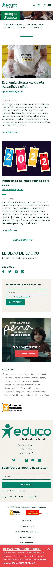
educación (18, 374)
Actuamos (8, 28)
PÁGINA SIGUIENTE (22, 240)
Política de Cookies (26, 537)
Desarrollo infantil (12, 388)
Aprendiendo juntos (13, 25)
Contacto (26, 449)
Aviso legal (26, 521)
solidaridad (39, 395)
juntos (42, 378)
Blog (4, 496)
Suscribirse (15, 302)
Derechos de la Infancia (26, 385)
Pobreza (37, 388)
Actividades (9, 392)
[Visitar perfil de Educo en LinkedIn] (39, 460)
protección (16, 381)
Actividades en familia (14, 378)
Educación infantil (38, 374)
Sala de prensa (16, 496)
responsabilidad (26, 395)
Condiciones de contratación (26, 532)
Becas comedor (39, 392)
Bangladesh (21, 392)
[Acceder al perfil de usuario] (40, 5)
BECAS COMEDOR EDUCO (22, 549)
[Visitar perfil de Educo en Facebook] (3, 271)
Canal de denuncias (26, 542)
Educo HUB (31, 496)
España (27, 374)
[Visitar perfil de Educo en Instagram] (22, 271)
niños (29, 392)
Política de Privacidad (23, 297)
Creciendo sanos (35, 25)
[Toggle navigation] (49, 5)
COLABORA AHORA (26, 353)
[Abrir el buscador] (34, 5)
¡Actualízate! (35, 28)
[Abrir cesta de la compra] (44, 5)
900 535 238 (26, 453)
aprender (8, 374)
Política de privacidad (26, 526)
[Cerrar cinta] (48, 556)
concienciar (10, 385)
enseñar (35, 378)
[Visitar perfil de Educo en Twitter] (9, 271)
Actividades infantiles (31, 381)
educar (7, 381)
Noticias (21, 28)
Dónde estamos (26, 445)
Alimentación (26, 388)
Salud (47, 395)
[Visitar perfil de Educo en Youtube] (16, 271)
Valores (27, 378)
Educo (40, 385)
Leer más (7, 132)
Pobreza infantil (11, 395)
